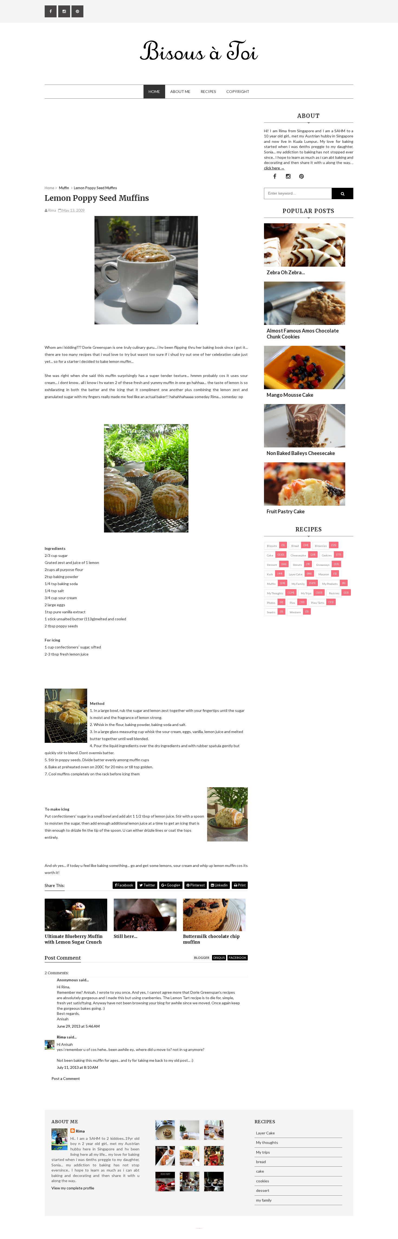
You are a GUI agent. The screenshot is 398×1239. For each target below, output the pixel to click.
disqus (219, 958)
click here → (274, 168)
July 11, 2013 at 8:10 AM (77, 1067)
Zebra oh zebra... (286, 272)
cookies (327, 555)
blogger (201, 958)
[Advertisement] (146, 147)
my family (298, 583)
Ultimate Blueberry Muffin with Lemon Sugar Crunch (74, 939)
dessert (272, 564)
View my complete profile (72, 1188)
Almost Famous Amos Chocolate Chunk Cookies (303, 334)
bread (295, 545)
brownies (321, 545)
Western (295, 612)
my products (330, 583)
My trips (306, 593)
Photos (271, 602)
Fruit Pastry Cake (286, 511)
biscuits (272, 545)
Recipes (208, 91)
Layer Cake (295, 574)
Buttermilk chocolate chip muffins (211, 939)
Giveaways (323, 564)
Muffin (271, 583)
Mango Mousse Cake (290, 395)
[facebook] (51, 11)
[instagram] (64, 11)
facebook (237, 958)
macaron (323, 574)
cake (270, 555)
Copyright (237, 91)
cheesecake (298, 555)
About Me (180, 91)
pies (292, 602)
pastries (334, 593)
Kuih (270, 574)
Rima (61, 1037)
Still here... (125, 936)
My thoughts (275, 593)
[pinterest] (77, 11)
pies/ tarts (317, 602)
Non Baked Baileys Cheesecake (301, 453)
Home (154, 91)
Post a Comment (65, 1078)
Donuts (297, 564)
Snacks (271, 612)
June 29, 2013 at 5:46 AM (78, 1026)
